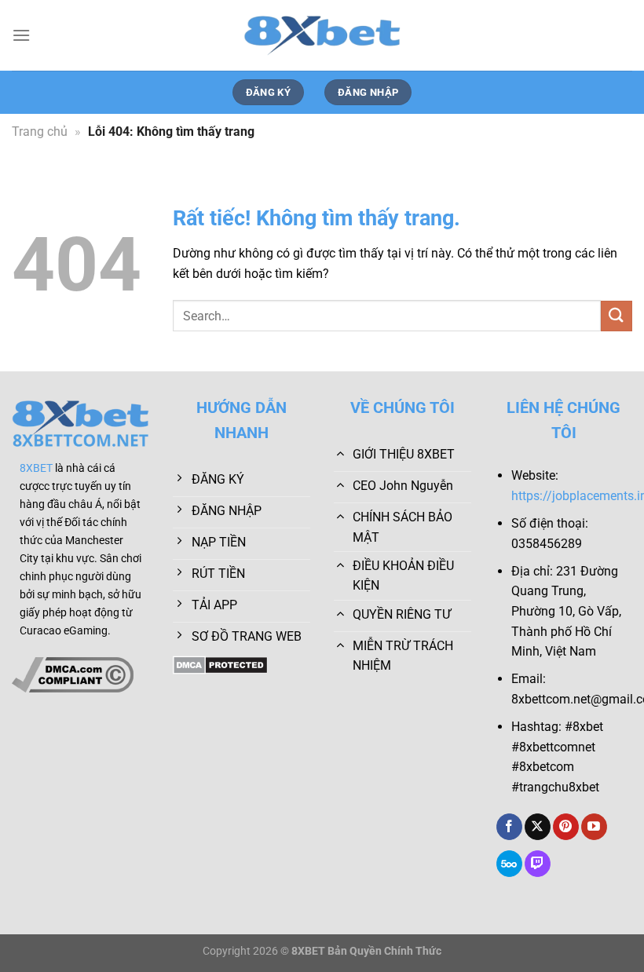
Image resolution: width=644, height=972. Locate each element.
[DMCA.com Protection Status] (220, 663)
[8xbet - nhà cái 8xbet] (322, 35)
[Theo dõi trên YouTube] (594, 826)
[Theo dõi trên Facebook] (509, 826)
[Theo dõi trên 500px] (509, 863)
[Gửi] (616, 316)
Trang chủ (40, 131)
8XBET (36, 468)
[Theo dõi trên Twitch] (538, 863)
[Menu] (21, 35)
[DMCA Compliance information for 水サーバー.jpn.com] (73, 674)
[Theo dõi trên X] (538, 826)
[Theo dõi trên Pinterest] (566, 826)
